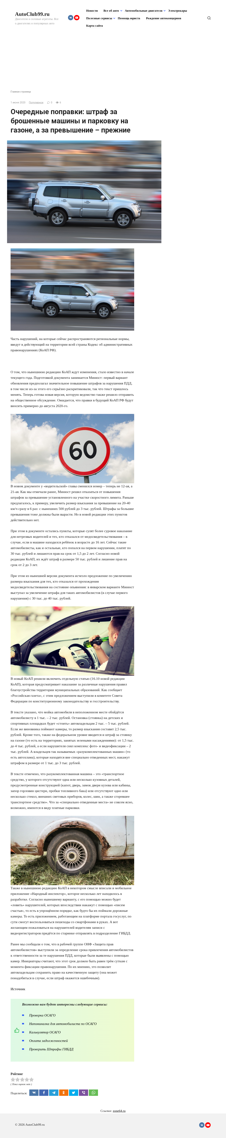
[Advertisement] (113, 63)
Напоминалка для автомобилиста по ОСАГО (63, 1024)
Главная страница (21, 91)
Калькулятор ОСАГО (45, 1032)
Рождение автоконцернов (163, 18)
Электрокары (177, 10)
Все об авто (111, 10)
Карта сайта (94, 25)
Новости (92, 10)
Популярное (36, 102)
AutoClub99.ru (32, 14)
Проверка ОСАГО (42, 1015)
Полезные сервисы (99, 18)
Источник (18, 989)
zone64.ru (119, 1111)
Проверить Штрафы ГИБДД (51, 1049)
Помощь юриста (129, 18)
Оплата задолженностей (48, 1041)
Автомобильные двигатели (143, 10)
